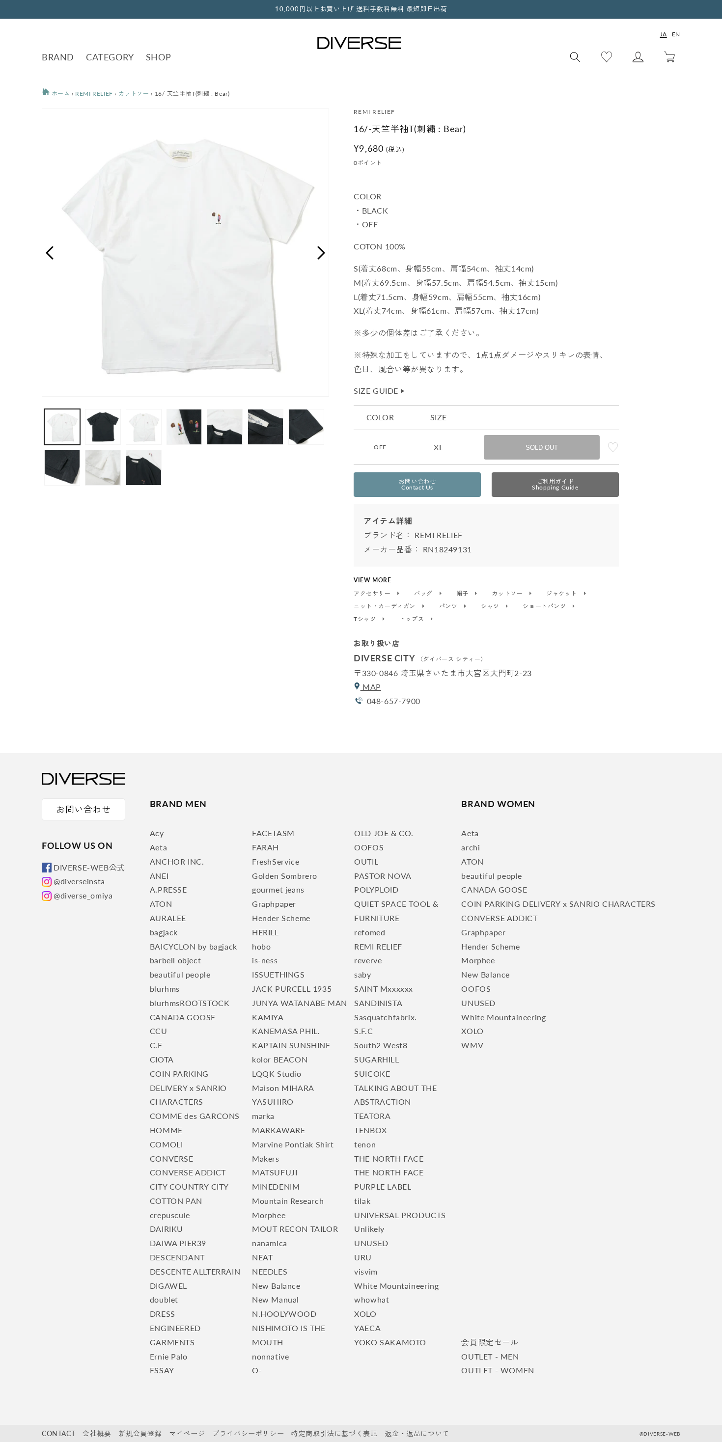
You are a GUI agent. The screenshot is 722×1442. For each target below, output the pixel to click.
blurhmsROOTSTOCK (190, 1002)
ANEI (159, 875)
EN (676, 34)
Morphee (268, 1215)
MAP (371, 686)
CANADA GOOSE (183, 1017)
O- (257, 1370)
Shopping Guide (555, 484)
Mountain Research (288, 1200)
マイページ (187, 1433)
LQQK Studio (277, 1073)
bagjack (164, 932)
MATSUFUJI (274, 1172)
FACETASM (273, 833)
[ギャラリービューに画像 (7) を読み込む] (306, 427)
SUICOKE (372, 1073)
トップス (412, 619)
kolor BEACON (279, 1059)
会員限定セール (489, 1342)
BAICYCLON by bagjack (193, 946)
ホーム (60, 93)
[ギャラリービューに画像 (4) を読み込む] (184, 427)
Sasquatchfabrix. (385, 1017)
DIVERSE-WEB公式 (89, 867)
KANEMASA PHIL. (286, 1030)
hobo (261, 946)
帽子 (463, 594)
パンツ (449, 606)
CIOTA (162, 1059)
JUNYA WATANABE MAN (299, 1002)
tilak (362, 1200)
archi (470, 847)
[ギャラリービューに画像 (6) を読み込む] (265, 427)
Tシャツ (366, 619)
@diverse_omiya (83, 895)
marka (263, 1115)
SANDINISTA (378, 1002)
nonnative (270, 1356)
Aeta (158, 847)
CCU (158, 1030)
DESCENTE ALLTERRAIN (195, 1271)
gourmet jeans (278, 889)
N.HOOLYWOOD (284, 1313)
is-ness (265, 960)
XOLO (365, 1313)
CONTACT (58, 1433)
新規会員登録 (140, 1433)
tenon (365, 1144)
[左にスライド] (49, 252)
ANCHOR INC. (177, 861)
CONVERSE (172, 1158)
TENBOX (370, 1130)
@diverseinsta (79, 881)
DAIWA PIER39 (178, 1243)
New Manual (275, 1299)
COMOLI (166, 1144)
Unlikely (369, 1228)
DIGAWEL (168, 1285)
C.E (156, 1045)
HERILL (265, 932)
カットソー (133, 93)
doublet (164, 1299)
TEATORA (372, 1115)
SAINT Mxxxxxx (383, 988)
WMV (472, 1045)
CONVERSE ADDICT (188, 1172)
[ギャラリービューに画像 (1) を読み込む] (62, 427)
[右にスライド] (321, 252)
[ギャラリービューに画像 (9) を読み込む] (103, 468)
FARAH (265, 847)
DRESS (162, 1313)
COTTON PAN (176, 1200)
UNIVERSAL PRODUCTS (400, 1215)
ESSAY (162, 1370)
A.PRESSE (168, 889)
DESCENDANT (177, 1257)
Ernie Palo (169, 1356)
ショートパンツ (545, 606)
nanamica (269, 1243)
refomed (369, 932)
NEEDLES (269, 1271)
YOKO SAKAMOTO (390, 1342)
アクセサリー (373, 594)
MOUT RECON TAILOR (295, 1228)
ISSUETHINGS (278, 974)
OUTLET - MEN (490, 1356)
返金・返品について (417, 1433)
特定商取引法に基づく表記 (334, 1433)
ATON (161, 903)
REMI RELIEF (94, 93)
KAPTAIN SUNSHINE (291, 1045)
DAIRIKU (166, 1228)
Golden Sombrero (284, 875)
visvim (366, 1271)
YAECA (367, 1328)
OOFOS (369, 847)
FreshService (275, 861)
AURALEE (168, 918)
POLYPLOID (376, 889)
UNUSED (371, 1243)
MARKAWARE (278, 1130)
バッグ (424, 594)
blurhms (165, 988)
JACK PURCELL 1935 (292, 988)
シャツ (491, 606)
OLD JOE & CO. (384, 833)
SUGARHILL (376, 1059)
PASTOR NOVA (383, 875)
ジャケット (562, 594)
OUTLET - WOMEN (497, 1370)
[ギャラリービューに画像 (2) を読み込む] (103, 427)
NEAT (262, 1257)
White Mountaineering (396, 1285)
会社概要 (97, 1433)
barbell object (175, 960)
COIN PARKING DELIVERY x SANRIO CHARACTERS (188, 1088)
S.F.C (363, 1030)
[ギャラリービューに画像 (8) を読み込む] (62, 468)
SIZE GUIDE (380, 390)
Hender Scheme (281, 918)
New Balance (276, 1285)
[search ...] (575, 57)
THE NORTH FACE (388, 1158)
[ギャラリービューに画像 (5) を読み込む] (225, 427)
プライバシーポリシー (248, 1433)
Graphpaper (274, 903)
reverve (368, 960)
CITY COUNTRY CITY (189, 1186)
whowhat (371, 1299)
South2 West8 (380, 1045)
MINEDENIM (276, 1186)
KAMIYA (268, 1017)
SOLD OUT (542, 447)
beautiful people (180, 974)
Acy (157, 833)
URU (363, 1257)
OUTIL (366, 861)
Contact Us (417, 484)
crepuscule (170, 1215)
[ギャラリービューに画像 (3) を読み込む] (144, 427)
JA (663, 34)
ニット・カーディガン (385, 606)
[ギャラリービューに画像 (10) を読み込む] (144, 468)
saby (362, 974)
